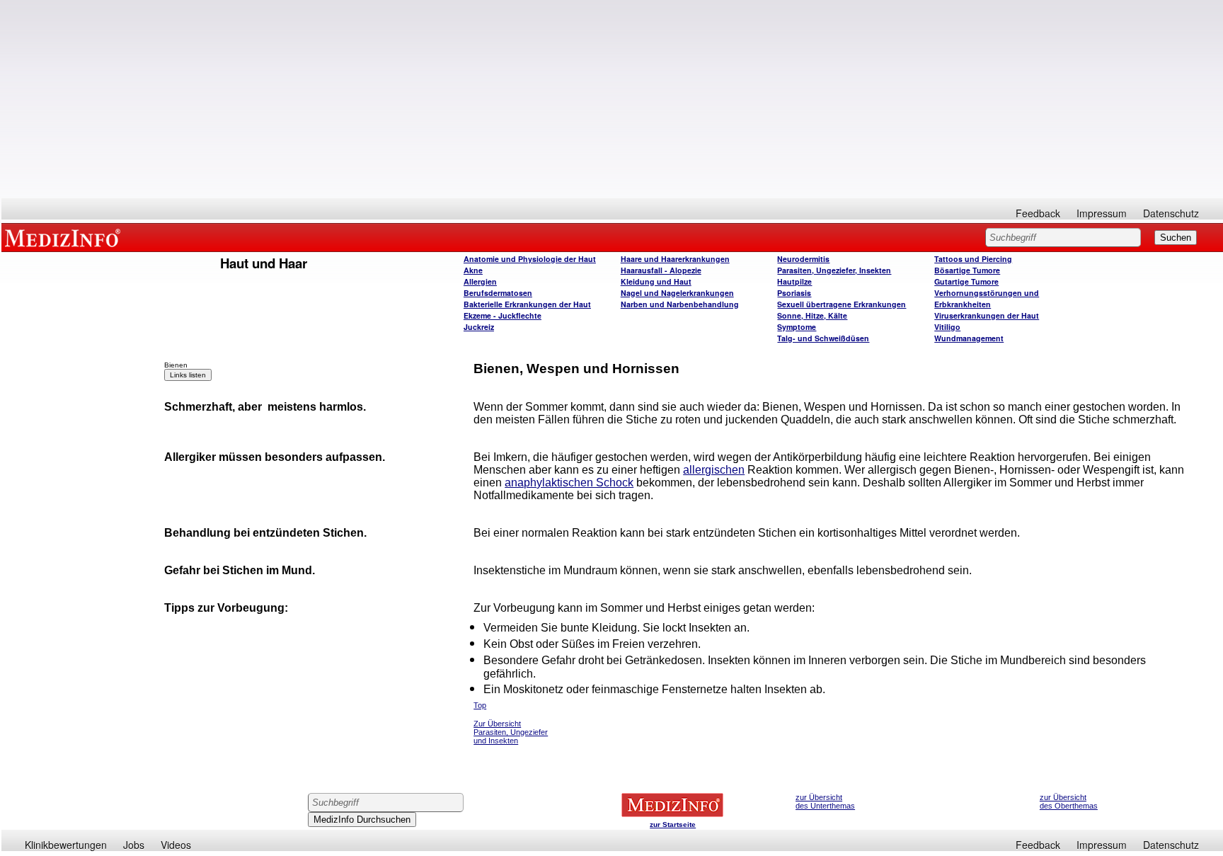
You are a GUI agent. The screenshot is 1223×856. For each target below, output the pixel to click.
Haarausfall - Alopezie (661, 270)
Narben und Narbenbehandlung (680, 304)
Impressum (1101, 213)
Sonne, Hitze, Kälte (812, 315)
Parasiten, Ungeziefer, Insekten (834, 270)
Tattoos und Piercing (973, 258)
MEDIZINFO (65, 237)
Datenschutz (1171, 213)
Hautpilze (794, 281)
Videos (176, 845)
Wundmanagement (969, 338)
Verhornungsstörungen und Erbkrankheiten (986, 298)
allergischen (714, 470)
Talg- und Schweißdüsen (823, 338)
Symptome (796, 326)
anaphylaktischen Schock (569, 482)
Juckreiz (479, 326)
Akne (473, 270)
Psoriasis (794, 292)
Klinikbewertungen (66, 845)
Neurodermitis (803, 258)
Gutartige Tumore (966, 281)
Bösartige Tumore (967, 270)
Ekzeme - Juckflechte (502, 315)
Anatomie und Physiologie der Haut (530, 258)
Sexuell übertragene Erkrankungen (841, 304)
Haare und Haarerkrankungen (675, 258)
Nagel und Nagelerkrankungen (677, 292)
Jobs (133, 845)
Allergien (480, 281)
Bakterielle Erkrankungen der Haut (527, 304)
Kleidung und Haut (656, 281)
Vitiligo (947, 326)
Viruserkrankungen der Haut (986, 315)
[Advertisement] (612, 99)
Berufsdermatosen (498, 292)
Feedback (1038, 213)
